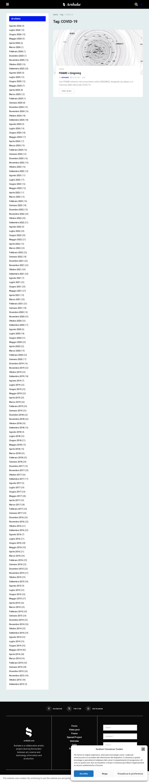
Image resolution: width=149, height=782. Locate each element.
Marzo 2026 (15, 47)
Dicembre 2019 (16, 363)
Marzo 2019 (15, 402)
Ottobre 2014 (15, 628)
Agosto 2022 (15, 227)
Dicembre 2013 (16, 671)
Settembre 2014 (16, 633)
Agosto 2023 (15, 175)
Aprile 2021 (14, 295)
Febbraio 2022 (16, 252)
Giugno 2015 (15, 594)
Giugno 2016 (15, 543)
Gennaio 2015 (15, 616)
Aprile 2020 (14, 346)
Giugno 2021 (15, 286)
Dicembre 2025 (16, 56)
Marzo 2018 (15, 453)
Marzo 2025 (15, 94)
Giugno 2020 (15, 338)
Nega (105, 773)
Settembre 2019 (16, 376)
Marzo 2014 (15, 658)
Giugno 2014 (15, 645)
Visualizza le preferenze (130, 773)
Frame (61, 69)
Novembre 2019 (16, 368)
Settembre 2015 (16, 581)
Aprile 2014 (14, 654)
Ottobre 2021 (15, 269)
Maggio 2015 (15, 598)
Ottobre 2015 (15, 577)
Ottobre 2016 (15, 526)
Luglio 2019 (14, 385)
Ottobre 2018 (15, 423)
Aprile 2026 (14, 43)
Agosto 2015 (15, 586)
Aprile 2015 (14, 603)
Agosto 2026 (15, 26)
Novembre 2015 (16, 573)
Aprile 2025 (14, 90)
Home (55, 15)
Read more (66, 91)
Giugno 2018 (15, 440)
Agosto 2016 (15, 534)
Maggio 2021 (15, 291)
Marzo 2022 (15, 248)
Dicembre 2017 (16, 466)
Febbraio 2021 (16, 303)
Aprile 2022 (14, 244)
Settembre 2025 (16, 68)
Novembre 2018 (16, 419)
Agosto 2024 (15, 124)
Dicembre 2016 (16, 517)
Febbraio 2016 (16, 560)
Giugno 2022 (15, 235)
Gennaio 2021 (15, 308)
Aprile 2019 (14, 398)
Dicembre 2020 (16, 312)
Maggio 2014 (15, 650)
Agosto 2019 (15, 381)
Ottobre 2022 (15, 218)
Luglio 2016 (14, 539)
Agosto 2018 (15, 432)
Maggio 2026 (15, 39)
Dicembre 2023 (16, 158)
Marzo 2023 (15, 197)
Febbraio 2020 (16, 355)
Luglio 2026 (14, 30)
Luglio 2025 (14, 77)
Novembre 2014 (16, 624)
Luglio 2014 (14, 641)
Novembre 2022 (16, 214)
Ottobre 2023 (15, 167)
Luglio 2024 (14, 128)
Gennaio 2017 (15, 513)
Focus (74, 726)
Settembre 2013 (16, 684)
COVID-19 (69, 15)
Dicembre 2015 (16, 569)
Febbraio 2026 (16, 51)
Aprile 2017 (14, 500)
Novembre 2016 (16, 522)
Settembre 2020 (16, 325)
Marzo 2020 (15, 351)
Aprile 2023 (14, 192)
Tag (61, 15)
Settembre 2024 (16, 120)
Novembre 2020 (16, 316)
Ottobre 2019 (15, 372)
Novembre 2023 (16, 162)
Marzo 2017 (15, 505)
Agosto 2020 (15, 329)
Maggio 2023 (15, 188)
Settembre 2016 (16, 530)
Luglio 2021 (14, 282)
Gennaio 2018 (15, 462)
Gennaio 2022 (15, 257)
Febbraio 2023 (16, 201)
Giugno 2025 (15, 81)
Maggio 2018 (15, 445)
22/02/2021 (76, 77)
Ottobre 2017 (15, 475)
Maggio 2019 (15, 393)
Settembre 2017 (16, 479)
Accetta (84, 773)
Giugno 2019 (15, 389)
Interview (74, 741)
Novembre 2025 (16, 60)
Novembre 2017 (16, 470)
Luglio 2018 (14, 436)
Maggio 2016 (15, 547)
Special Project (74, 737)
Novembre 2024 (16, 111)
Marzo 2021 (15, 299)
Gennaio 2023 (15, 205)
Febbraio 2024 (16, 150)
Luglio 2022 (14, 231)
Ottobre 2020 (15, 321)
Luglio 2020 (14, 333)
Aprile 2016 (14, 551)
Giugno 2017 (15, 492)
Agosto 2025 (15, 73)
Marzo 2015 (15, 607)
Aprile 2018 (14, 449)
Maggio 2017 (15, 496)
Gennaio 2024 (15, 154)
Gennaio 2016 (15, 564)
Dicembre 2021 (16, 261)
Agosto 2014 (15, 637)
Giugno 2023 (15, 184)
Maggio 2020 (15, 342)
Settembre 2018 (16, 427)
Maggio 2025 (15, 86)
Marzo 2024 (15, 145)
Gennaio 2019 (15, 410)
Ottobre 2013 (15, 680)
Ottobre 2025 (15, 64)
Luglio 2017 (14, 487)
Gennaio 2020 (15, 359)
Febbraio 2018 (16, 457)
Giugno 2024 (15, 133)
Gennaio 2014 (15, 667)
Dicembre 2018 (16, 415)
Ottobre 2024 (15, 116)
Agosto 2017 (15, 483)
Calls (74, 745)
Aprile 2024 (14, 141)
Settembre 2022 (16, 222)
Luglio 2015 (14, 590)
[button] (143, 749)
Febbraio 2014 (16, 663)
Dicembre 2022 (16, 209)
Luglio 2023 (14, 180)
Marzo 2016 (15, 556)
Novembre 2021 (16, 265)
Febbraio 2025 (16, 98)
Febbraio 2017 (16, 509)
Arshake (65, 77)
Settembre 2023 (16, 171)
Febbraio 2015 (16, 611)
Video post (74, 730)
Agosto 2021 (15, 278)
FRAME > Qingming (70, 73)
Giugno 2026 (15, 34)
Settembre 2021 (16, 274)
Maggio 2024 (15, 137)
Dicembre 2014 (16, 620)
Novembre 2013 (16, 675)
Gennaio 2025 (15, 103)
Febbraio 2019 (16, 406)
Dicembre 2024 (16, 107)
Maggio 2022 (15, 239)
